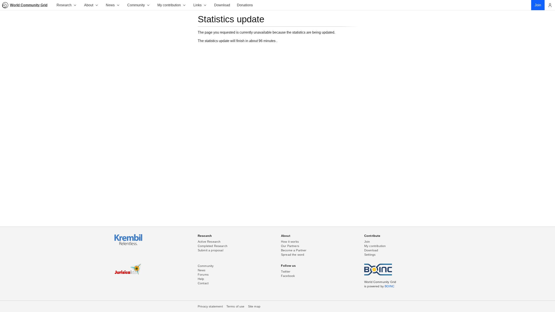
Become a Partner (294, 250)
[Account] (550, 5)
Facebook (288, 276)
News (110, 5)
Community (136, 5)
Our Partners (290, 246)
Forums (203, 274)
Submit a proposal (210, 250)
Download (371, 250)
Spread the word (292, 254)
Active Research (209, 241)
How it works (290, 241)
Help (201, 279)
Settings (369, 254)
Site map (254, 306)
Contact (203, 283)
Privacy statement (210, 306)
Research (64, 5)
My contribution (169, 5)
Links (197, 5)
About (88, 5)
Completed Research (212, 246)
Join (367, 241)
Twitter (285, 271)
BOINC (389, 286)
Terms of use (235, 306)
